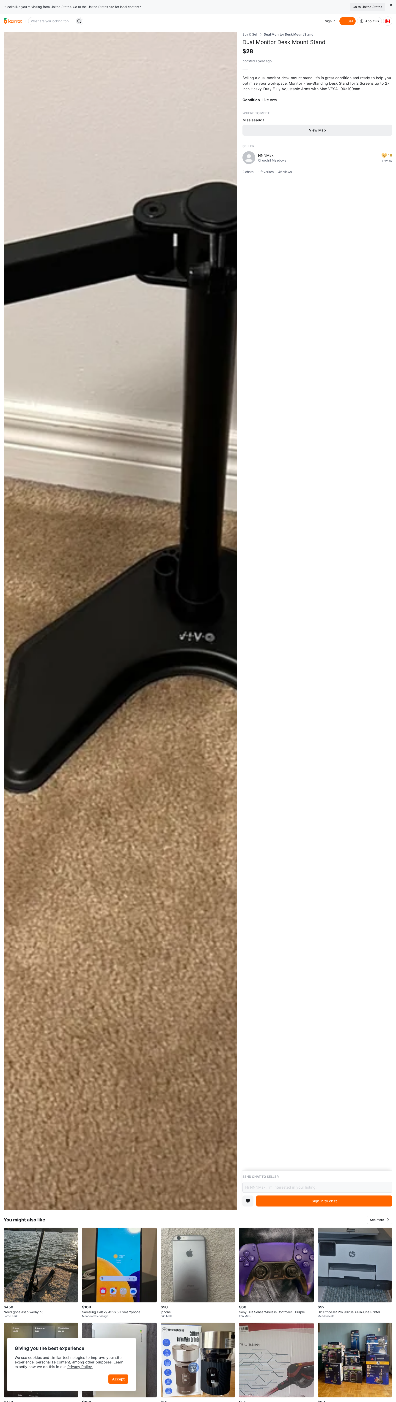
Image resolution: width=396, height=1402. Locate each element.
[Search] (79, 21)
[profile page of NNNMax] (248, 157)
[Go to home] (13, 21)
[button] (379, 1220)
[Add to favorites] (247, 1201)
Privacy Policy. (80, 1366)
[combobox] (52, 21)
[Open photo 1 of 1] (120, 621)
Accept (118, 1379)
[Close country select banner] (391, 5)
